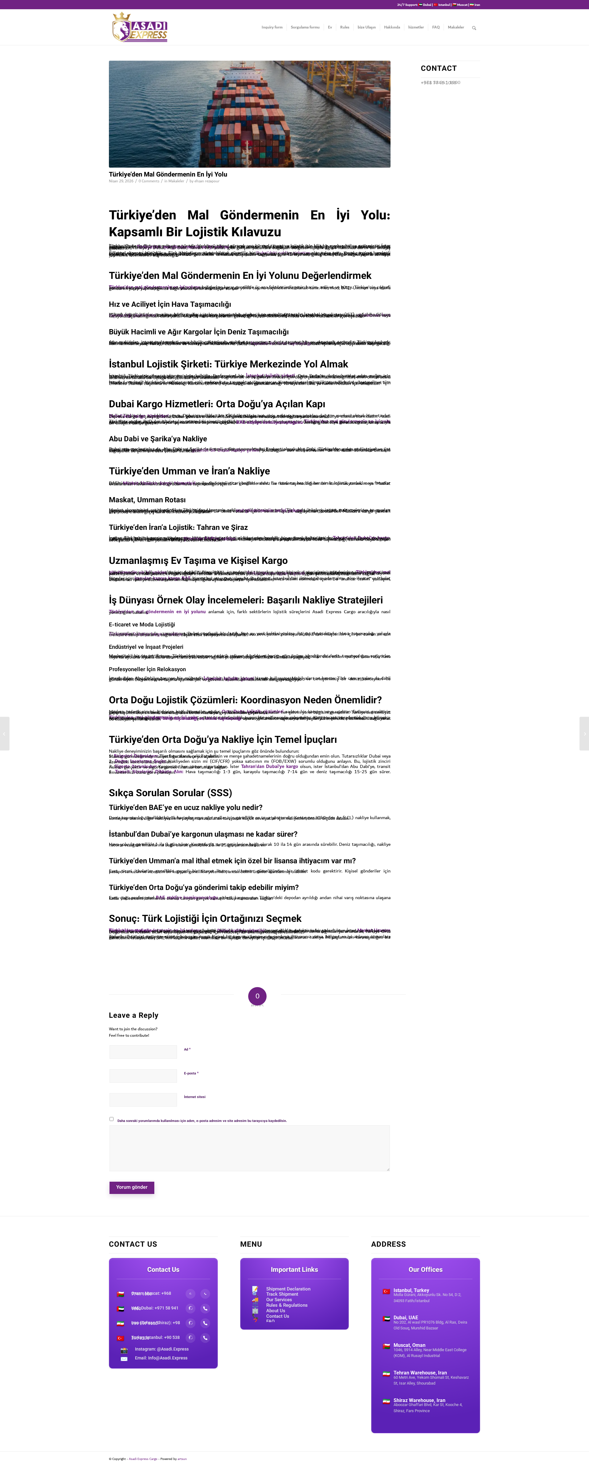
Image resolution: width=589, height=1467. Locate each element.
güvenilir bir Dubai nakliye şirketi (225, 450)
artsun (182, 1459)
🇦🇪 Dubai (424, 5)
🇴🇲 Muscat (460, 5)
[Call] (205, 1294)
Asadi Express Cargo (143, 1459)
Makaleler (176, 181)
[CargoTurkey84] (250, 114)
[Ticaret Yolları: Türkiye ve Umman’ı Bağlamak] (584, 734)
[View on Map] (425, 1310)
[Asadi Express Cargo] (140, 27)
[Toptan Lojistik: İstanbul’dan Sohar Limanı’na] (5, 734)
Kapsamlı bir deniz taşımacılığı (281, 343)
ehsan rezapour (207, 181)
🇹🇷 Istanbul (441, 5)
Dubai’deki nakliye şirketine (283, 253)
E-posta (191, 1073)
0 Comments (149, 181)
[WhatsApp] (190, 1294)
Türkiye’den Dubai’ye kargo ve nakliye (145, 634)
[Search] (474, 27)
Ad (187, 1050)
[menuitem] (272, 27)
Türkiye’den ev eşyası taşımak (276, 573)
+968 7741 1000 (438, 83)
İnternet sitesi (195, 1097)
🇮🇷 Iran (475, 5)
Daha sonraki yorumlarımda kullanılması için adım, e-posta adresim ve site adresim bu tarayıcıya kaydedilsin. (202, 1121)
